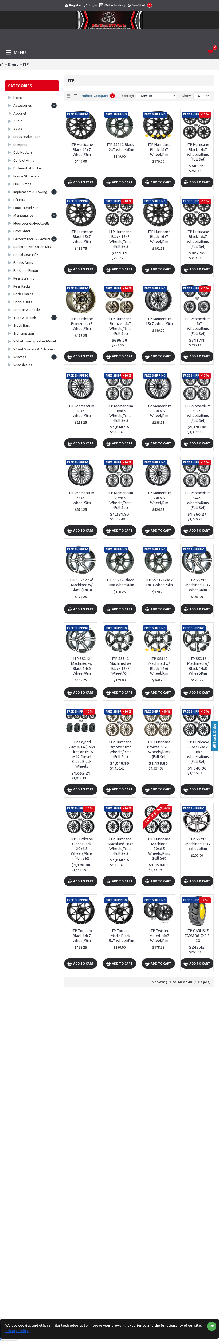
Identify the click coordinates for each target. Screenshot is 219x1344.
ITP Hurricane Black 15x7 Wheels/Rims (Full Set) (121, 239)
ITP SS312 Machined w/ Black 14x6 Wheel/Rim (159, 666)
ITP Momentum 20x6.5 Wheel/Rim (159, 411)
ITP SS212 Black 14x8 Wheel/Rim (159, 582)
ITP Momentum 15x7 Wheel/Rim (159, 321)
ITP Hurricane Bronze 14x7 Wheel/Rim (82, 324)
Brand (13, 64)
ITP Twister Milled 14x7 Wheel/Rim (159, 935)
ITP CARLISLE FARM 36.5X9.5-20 (198, 935)
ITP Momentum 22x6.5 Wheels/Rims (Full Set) (120, 500)
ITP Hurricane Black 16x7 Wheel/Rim (159, 237)
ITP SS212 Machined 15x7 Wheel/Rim (198, 844)
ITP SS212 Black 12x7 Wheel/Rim (120, 147)
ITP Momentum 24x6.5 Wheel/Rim (159, 498)
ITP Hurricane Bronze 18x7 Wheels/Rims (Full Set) (121, 749)
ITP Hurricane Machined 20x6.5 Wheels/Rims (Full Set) (159, 849)
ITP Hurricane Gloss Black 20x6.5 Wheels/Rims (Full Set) (82, 849)
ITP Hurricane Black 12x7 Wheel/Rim (82, 149)
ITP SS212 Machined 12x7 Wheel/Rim (198, 585)
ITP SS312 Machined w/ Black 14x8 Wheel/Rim (198, 666)
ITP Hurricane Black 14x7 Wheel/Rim (159, 149)
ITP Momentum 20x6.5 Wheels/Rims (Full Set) (197, 413)
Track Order (214, 734)
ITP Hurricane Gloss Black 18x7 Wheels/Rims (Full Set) (198, 752)
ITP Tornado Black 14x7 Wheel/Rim (82, 935)
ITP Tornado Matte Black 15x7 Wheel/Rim (120, 935)
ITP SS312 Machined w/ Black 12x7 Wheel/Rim (120, 666)
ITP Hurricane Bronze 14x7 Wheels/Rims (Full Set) (121, 326)
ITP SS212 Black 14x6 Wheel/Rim (120, 582)
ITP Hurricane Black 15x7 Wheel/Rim (82, 237)
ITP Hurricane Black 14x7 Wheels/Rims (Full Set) (198, 152)
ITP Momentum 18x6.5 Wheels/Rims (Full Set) (120, 413)
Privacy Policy (17, 1331)
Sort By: (128, 96)
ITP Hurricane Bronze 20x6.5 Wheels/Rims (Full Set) (159, 749)
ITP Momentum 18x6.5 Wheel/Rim (81, 411)
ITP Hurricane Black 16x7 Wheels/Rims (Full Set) (198, 239)
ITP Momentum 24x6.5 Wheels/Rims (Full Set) (197, 500)
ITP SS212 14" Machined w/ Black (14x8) (81, 585)
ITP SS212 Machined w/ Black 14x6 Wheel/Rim (81, 666)
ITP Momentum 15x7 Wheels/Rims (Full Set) (197, 326)
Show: (186, 96)
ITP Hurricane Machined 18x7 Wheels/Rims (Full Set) (120, 846)
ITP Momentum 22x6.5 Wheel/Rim (81, 498)
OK (211, 1326)
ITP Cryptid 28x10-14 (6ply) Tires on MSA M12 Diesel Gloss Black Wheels (82, 754)
